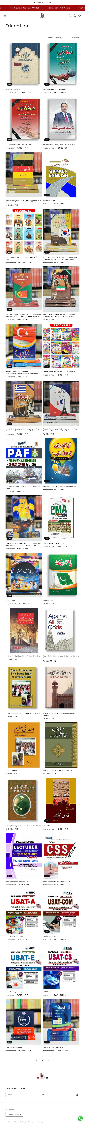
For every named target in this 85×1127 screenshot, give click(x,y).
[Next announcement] (80, 2)
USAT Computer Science (52, 992)
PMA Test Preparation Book (53, 543)
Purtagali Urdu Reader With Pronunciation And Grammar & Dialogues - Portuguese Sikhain (23, 315)
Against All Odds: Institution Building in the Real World (61, 657)
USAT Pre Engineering (14, 992)
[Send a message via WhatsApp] (80, 1118)
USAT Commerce (49, 937)
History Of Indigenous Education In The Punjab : (24, 826)
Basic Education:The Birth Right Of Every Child (23, 713)
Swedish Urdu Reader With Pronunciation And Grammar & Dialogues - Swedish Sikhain (23, 544)
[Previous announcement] (4, 2)
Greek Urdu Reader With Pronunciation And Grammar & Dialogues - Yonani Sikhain (22, 430)
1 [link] (36, 1060)
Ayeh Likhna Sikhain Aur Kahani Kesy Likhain (60, 486)
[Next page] (48, 1060)
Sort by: (50, 38)
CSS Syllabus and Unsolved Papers (56, 881)
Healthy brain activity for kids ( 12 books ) (59, 372)
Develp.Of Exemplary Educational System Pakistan (59, 714)
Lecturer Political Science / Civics (18, 881)
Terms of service (52, 1122)
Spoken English (49, 200)
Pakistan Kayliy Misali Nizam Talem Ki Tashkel (23, 656)
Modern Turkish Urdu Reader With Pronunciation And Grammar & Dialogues (22, 373)
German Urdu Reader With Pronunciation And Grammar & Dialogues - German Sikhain (23, 201)
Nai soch (12, 1122)
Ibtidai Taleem (11, 770)
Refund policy (32, 1122)
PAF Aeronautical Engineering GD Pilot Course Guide (23, 487)
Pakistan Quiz (48, 601)
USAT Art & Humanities (14, 937)
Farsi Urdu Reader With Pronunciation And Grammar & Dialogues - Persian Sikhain (59, 315)
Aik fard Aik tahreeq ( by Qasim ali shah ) (59, 145)
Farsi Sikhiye (47, 826)
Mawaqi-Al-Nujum (13, 89)
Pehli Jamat (10, 601)
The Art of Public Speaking (53, 1047)
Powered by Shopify (20, 1122)
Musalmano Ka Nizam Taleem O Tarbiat (58, 770)
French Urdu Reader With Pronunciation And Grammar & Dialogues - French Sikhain (60, 430)
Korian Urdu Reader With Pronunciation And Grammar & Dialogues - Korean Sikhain (60, 258)
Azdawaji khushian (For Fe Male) (18, 145)
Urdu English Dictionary (14, 1047)
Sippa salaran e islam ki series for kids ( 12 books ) (22, 258)
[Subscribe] (42, 1094)
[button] (4, 15)
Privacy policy (42, 1122)
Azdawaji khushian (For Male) (54, 89)
